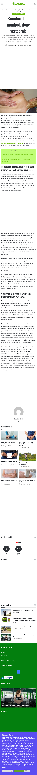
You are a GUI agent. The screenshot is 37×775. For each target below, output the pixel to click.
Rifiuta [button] (27, 771)
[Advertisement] (18, 69)
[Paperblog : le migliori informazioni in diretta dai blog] (8, 679)
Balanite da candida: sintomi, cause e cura (9, 462)
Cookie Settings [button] (7, 771)
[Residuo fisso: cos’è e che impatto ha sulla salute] (6, 612)
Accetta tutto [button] (19, 771)
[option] (18, 697)
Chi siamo (4, 655)
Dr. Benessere (18, 419)
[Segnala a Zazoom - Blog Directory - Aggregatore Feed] (2, 679)
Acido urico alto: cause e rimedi (8, 443)
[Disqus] (18, 510)
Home (3, 10)
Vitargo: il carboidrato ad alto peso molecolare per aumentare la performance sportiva (24, 620)
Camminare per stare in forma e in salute (24, 627)
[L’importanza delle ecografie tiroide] (27, 473)
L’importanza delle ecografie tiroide (27, 481)
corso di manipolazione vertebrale (12, 143)
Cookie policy (19, 748)
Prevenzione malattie (12, 10)
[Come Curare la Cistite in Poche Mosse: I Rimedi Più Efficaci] (27, 435)
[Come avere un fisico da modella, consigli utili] (6, 637)
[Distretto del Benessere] (18, 3)
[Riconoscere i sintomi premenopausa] (27, 455)
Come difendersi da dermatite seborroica (9, 481)
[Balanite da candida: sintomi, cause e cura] (9, 454)
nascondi (24, 151)
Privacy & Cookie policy (8, 660)
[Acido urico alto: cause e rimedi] (9, 435)
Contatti (3, 658)
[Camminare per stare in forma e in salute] (6, 629)
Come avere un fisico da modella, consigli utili (16, 705)
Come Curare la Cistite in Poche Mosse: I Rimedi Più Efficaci (26, 443)
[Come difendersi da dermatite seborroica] (9, 473)
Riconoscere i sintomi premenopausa (25, 463)
